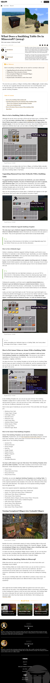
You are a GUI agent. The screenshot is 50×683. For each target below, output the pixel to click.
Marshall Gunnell (9, 56)
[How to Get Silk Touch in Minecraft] (41, 610)
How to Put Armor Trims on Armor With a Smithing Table (20, 107)
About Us (25, 661)
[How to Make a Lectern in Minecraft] (8, 610)
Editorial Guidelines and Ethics (25, 666)
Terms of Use (25, 677)
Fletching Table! (6, 596)
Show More (9, 109)
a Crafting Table (31, 120)
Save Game (46, 1)
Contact (25, 664)
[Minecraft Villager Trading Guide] (25, 610)
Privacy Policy (25, 679)
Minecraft (12, 5)
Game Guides (6, 5)
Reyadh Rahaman (9, 49)
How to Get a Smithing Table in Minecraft (16, 99)
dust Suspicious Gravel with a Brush (31, 436)
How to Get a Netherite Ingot (14, 105)
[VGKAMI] (4, 2)
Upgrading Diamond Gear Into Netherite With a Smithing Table (21, 101)
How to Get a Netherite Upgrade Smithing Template (19, 103)
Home (1, 6)
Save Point (25, 668)
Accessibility (25, 671)
